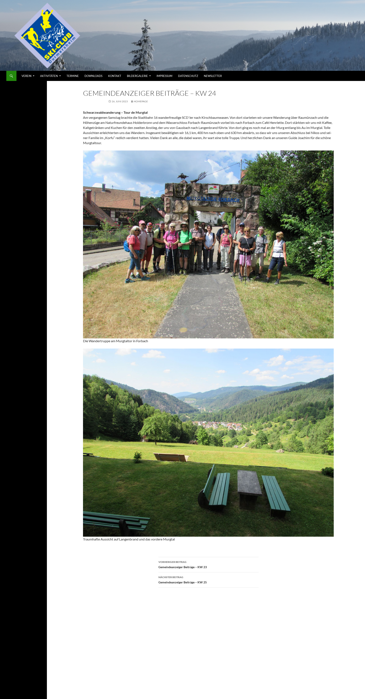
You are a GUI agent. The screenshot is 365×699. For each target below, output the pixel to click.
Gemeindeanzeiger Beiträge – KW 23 (182, 564)
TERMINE (73, 76)
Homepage (141, 101)
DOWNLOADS (93, 76)
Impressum (164, 76)
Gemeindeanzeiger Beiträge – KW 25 (182, 580)
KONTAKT (114, 76)
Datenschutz (188, 76)
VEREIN (26, 76)
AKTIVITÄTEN (49, 76)
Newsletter (213, 76)
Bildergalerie (137, 76)
